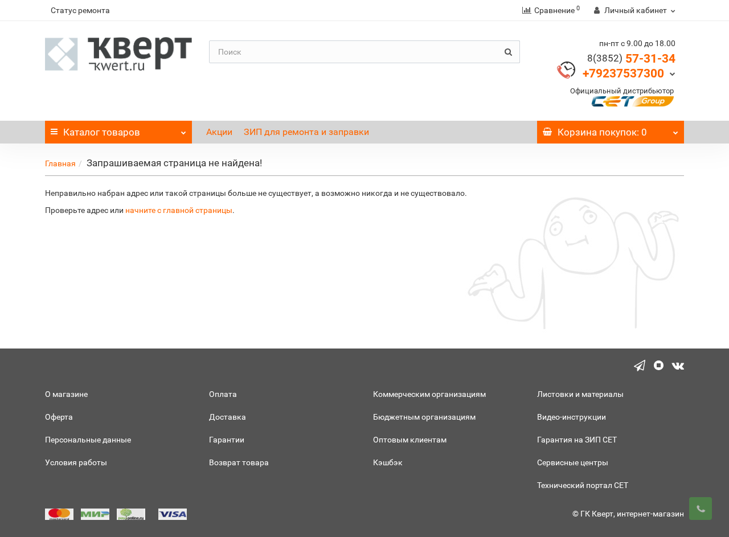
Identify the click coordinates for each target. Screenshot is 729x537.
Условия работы (76, 462)
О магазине (66, 394)
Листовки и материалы (580, 394)
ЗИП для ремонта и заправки (306, 131)
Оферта (59, 416)
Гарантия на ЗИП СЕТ (577, 439)
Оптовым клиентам (410, 439)
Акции (219, 131)
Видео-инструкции (571, 416)
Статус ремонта (80, 10)
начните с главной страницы (178, 210)
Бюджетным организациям (424, 416)
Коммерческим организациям (429, 394)
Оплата (223, 394)
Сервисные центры (572, 462)
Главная (60, 163)
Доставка (227, 416)
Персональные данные (88, 439)
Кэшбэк (388, 462)
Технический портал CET (582, 485)
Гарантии (226, 439)
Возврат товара (239, 462)
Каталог (101, 132)
